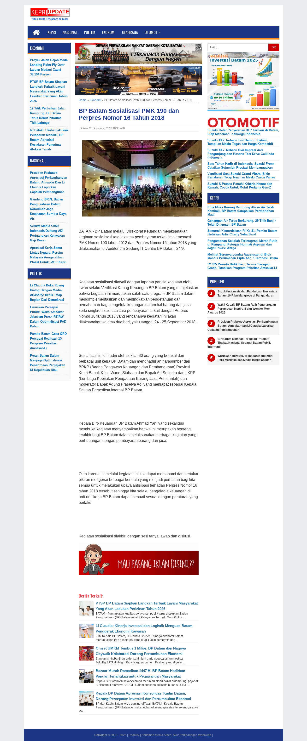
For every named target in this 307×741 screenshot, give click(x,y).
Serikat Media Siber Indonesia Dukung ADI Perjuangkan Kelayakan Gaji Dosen (47, 233)
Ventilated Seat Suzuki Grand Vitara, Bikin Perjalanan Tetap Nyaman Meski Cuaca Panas (241, 175)
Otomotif (152, 32)
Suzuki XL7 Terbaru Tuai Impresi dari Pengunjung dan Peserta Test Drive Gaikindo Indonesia (240, 153)
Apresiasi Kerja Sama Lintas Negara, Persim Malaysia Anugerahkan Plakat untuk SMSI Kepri (48, 255)
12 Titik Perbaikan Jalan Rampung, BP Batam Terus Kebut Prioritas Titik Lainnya (47, 116)
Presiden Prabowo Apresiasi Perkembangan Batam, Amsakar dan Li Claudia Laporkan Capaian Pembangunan (48, 182)
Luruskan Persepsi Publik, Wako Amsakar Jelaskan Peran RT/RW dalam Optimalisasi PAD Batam (48, 316)
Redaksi (134, 735)
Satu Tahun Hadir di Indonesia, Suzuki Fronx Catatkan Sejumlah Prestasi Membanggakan (240, 165)
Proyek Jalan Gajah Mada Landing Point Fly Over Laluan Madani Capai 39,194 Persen (49, 67)
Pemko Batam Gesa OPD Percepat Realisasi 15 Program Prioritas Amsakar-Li (48, 341)
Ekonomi (108, 32)
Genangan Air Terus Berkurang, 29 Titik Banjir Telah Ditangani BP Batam (241, 222)
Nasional (70, 32)
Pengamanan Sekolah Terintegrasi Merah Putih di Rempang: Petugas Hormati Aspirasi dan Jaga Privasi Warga (242, 244)
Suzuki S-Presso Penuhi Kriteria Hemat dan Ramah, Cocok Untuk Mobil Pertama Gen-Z (239, 185)
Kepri (51, 32)
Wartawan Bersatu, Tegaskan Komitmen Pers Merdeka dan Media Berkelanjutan (245, 358)
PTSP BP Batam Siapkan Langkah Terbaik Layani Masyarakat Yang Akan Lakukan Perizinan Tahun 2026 (49, 91)
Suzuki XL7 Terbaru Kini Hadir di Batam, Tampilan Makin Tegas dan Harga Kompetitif (240, 142)
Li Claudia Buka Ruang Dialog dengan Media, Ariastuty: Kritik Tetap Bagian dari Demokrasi (47, 293)
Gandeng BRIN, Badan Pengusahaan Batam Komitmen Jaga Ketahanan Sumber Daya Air (48, 209)
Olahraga (130, 32)
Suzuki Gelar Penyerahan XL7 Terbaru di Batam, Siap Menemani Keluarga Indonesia (243, 132)
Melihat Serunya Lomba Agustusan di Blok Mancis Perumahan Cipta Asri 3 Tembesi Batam (242, 256)
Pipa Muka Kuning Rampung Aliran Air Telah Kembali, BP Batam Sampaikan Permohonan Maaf (240, 211)
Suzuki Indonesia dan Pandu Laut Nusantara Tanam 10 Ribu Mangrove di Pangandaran (247, 293)
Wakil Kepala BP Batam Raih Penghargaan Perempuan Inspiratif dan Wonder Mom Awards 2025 (241, 308)
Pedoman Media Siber (156, 735)
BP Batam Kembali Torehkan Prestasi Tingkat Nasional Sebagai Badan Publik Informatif (239, 343)
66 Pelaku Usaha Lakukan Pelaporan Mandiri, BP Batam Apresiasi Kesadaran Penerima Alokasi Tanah (49, 139)
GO (274, 47)
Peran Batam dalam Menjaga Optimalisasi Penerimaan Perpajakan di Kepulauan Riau (47, 363)
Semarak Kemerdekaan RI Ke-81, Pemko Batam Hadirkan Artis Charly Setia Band (242, 232)
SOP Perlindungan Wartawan (192, 735)
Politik (89, 32)
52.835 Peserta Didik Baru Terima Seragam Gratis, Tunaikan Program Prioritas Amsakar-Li (242, 266)
